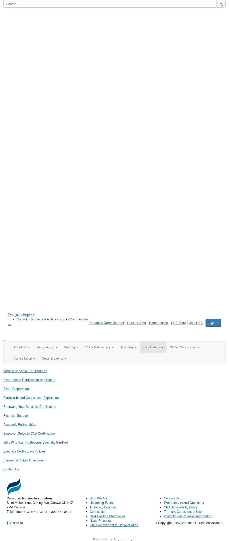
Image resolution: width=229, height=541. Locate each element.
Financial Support (15, 415)
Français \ (21, 314)
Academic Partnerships (19, 424)
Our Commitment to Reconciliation (114, 525)
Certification (98, 511)
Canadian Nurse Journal (34, 319)
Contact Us (11, 469)
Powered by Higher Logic (114, 539)
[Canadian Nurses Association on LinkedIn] (18, 522)
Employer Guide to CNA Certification (29, 433)
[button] (21, 347)
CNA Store (178, 322)
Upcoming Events (102, 502)
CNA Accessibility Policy (180, 507)
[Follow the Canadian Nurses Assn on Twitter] (14, 522)
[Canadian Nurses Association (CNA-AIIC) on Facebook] (7, 522)
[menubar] (147, 322)
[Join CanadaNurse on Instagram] (10, 522)
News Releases (101, 520)
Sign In (213, 323)
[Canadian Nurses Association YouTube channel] (21, 522)
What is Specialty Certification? (25, 370)
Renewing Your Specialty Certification (29, 406)
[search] (221, 4)
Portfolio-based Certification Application (31, 397)
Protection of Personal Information (188, 516)
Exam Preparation (16, 388)
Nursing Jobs (60, 319)
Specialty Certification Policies (24, 451)
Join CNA (196, 322)
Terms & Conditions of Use (183, 511)
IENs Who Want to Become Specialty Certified (35, 442)
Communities (79, 319)
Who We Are (99, 498)
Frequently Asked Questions (23, 460)
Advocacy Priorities (103, 507)
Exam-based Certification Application (29, 379)
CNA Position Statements (107, 516)
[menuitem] (34, 319)
